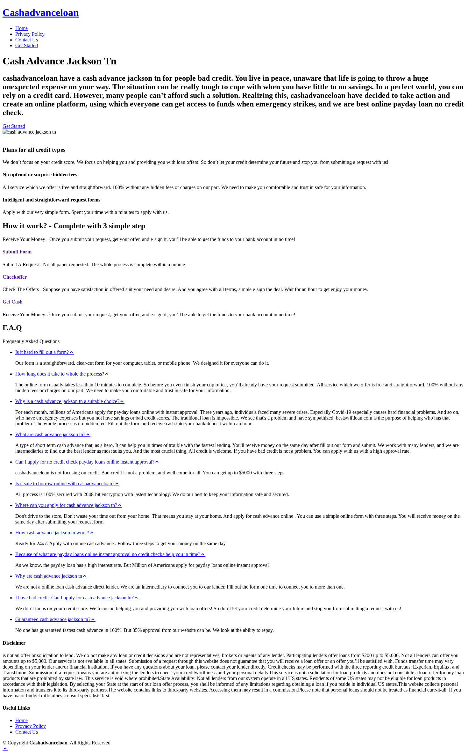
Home (21, 28)
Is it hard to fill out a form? (42, 352)
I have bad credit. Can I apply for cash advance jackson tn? (74, 597)
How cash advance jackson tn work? (52, 532)
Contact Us (26, 39)
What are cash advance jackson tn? (50, 434)
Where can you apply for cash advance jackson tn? (66, 505)
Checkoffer (15, 277)
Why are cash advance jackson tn (48, 576)
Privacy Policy (30, 34)
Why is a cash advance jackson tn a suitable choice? (67, 401)
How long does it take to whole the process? (59, 374)
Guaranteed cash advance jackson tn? (52, 619)
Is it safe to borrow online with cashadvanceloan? (64, 483)
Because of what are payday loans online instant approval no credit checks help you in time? (107, 554)
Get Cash (13, 301)
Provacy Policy (30, 726)
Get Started (26, 45)
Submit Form (17, 251)
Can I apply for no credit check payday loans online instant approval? (84, 462)
